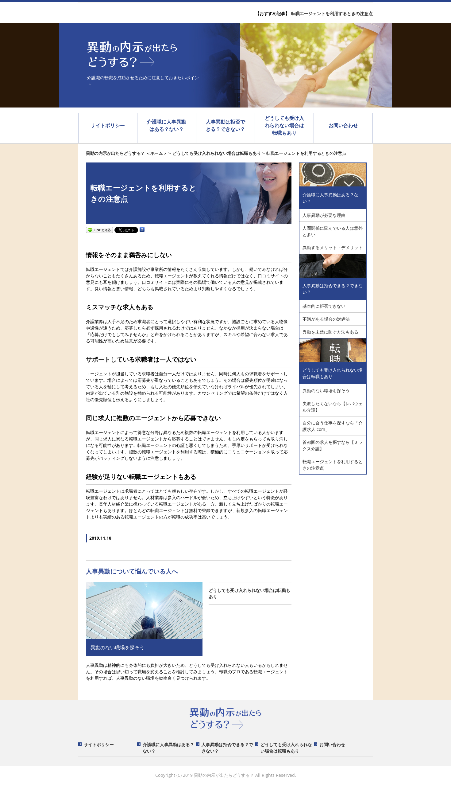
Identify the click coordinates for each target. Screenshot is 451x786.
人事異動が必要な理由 (324, 215)
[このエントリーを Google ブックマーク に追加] (142, 230)
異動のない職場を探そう (326, 390)
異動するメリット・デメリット (333, 247)
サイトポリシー (108, 125)
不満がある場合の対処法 (326, 319)
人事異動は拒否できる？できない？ (225, 125)
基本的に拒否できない (324, 306)
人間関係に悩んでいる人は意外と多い (333, 231)
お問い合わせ (343, 125)
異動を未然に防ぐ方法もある (330, 332)
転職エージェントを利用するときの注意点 (332, 13)
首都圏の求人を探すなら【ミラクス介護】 (333, 445)
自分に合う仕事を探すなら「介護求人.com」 (333, 426)
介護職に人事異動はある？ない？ (166, 125)
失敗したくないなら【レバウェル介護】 (333, 407)
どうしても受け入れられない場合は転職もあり (284, 125)
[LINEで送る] (99, 230)
